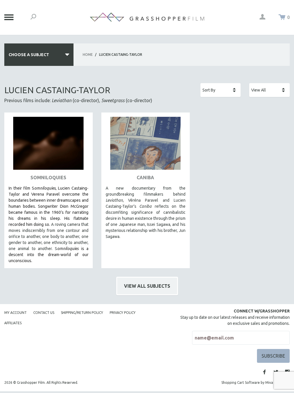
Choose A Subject (29, 54)
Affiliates (13, 323)
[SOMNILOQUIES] (48, 145)
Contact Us (43, 312)
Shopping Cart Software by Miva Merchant (255, 382)
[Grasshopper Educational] (147, 17)
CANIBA (145, 177)
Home (88, 54)
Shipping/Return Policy (82, 312)
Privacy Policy (123, 312)
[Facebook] (264, 372)
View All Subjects (147, 286)
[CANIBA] (145, 145)
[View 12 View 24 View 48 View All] (269, 90)
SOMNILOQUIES (48, 177)
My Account (15, 312)
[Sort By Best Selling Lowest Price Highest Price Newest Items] (220, 90)
